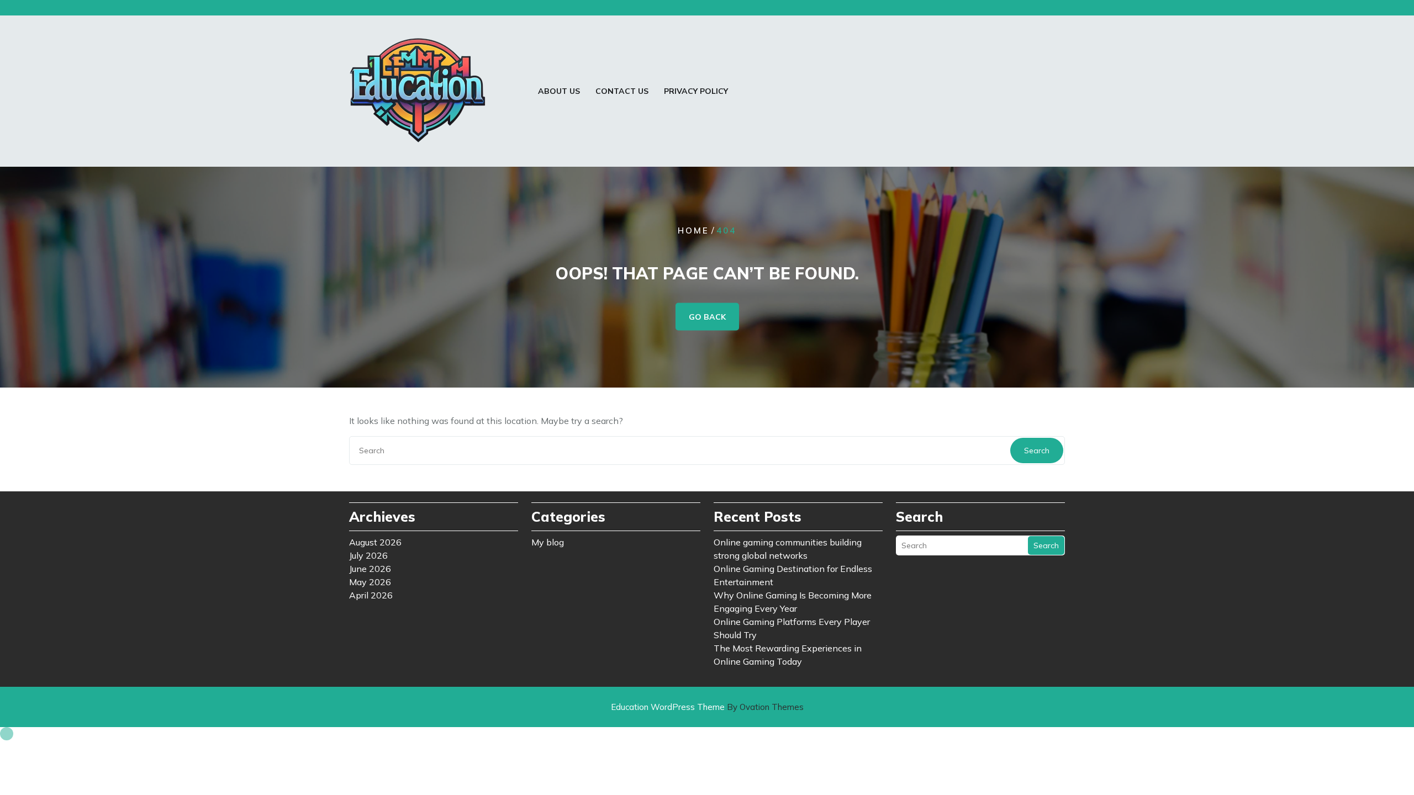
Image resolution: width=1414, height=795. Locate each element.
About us (559, 91)
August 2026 (375, 542)
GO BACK (707, 317)
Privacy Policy (696, 91)
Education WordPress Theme (707, 707)
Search (1036, 450)
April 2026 (371, 595)
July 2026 (368, 555)
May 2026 (370, 581)
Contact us (621, 91)
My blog (547, 542)
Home (693, 230)
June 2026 (370, 568)
